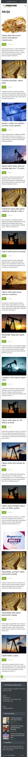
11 (20, 676)
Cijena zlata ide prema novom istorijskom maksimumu (11, 37)
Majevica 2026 (13, 721)
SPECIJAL (12, 723)
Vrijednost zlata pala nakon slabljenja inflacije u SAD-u (13, 210)
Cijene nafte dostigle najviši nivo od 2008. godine (13, 507)
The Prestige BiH (11, 755)
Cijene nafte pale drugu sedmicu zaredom (11, 293)
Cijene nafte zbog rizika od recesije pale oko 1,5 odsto (13, 167)
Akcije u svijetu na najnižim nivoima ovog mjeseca (13, 124)
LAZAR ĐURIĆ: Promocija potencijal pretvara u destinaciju (17, 727)
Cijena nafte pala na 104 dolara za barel (12, 421)
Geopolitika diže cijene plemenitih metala (11, 614)
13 (25, 676)
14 (1, 679)
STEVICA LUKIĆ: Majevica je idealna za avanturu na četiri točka (18, 735)
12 (22, 676)
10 (17, 676)
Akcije (4, 44)
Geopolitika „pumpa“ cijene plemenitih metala (13, 573)
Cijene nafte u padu (10, 655)
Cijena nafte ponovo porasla (13, 251)
